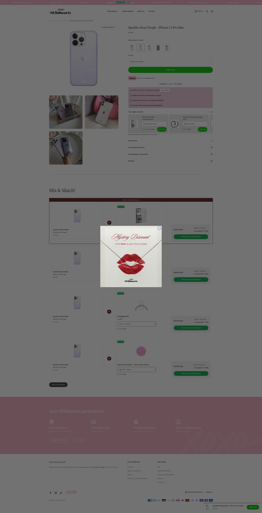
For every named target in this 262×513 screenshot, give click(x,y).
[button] (131, 256)
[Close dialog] (159, 228)
